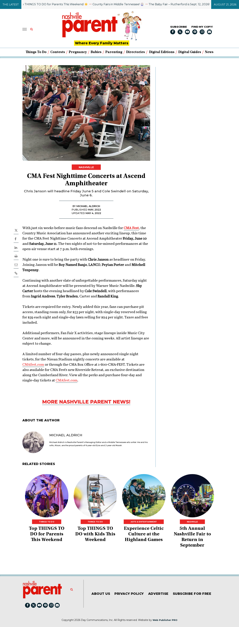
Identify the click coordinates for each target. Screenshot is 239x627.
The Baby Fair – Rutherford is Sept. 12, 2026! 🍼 (169, 4)
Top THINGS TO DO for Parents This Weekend (46, 534)
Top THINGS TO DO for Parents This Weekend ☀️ (41, 4)
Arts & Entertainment (144, 522)
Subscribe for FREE (192, 594)
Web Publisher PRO (165, 620)
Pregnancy (78, 52)
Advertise (158, 594)
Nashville (86, 167)
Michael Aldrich (65, 435)
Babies (96, 52)
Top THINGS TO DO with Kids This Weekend (95, 534)
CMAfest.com (33, 365)
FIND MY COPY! (202, 26)
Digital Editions (161, 52)
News (209, 52)
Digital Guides (189, 52)
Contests (57, 52)
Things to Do (36, 52)
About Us (101, 594)
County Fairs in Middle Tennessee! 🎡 (106, 4)
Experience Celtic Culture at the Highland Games (144, 534)
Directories (135, 52)
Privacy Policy (129, 594)
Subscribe (178, 26)
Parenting (113, 52)
